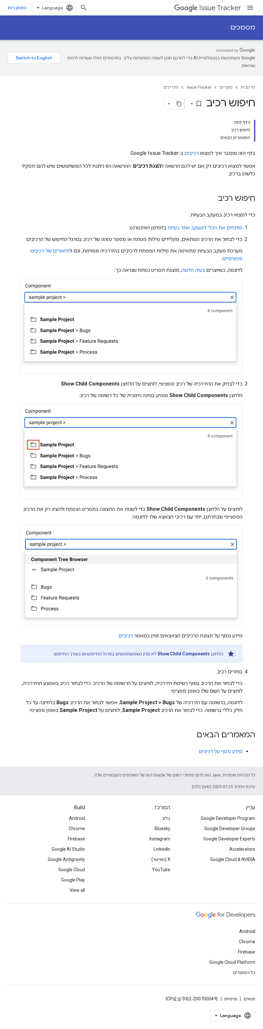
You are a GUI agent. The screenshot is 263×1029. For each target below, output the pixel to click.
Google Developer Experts (229, 838)
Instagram (159, 838)
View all (77, 890)
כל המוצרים (244, 972)
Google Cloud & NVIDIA (232, 859)
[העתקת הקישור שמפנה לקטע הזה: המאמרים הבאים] (190, 735)
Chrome (77, 828)
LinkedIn (162, 849)
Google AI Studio (68, 849)
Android (77, 818)
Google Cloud (71, 869)
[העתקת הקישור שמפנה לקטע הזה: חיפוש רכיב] (211, 199)
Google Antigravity (66, 859)
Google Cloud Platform (232, 962)
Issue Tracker (220, 8)
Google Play (73, 880)
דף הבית (248, 87)
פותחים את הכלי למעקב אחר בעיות (205, 228)
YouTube (161, 869)
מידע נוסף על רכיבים (220, 751)
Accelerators (242, 849)
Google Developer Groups (229, 828)
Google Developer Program (228, 818)
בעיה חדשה (193, 270)
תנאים (249, 998)
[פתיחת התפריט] (250, 7)
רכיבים (191, 153)
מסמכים (242, 27)
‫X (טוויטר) (160, 859)
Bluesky (162, 828)
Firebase (76, 838)
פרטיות (230, 998)
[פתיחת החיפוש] (84, 8)
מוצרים (226, 87)
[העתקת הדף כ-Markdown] (179, 103)
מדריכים (170, 87)
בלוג (166, 818)
